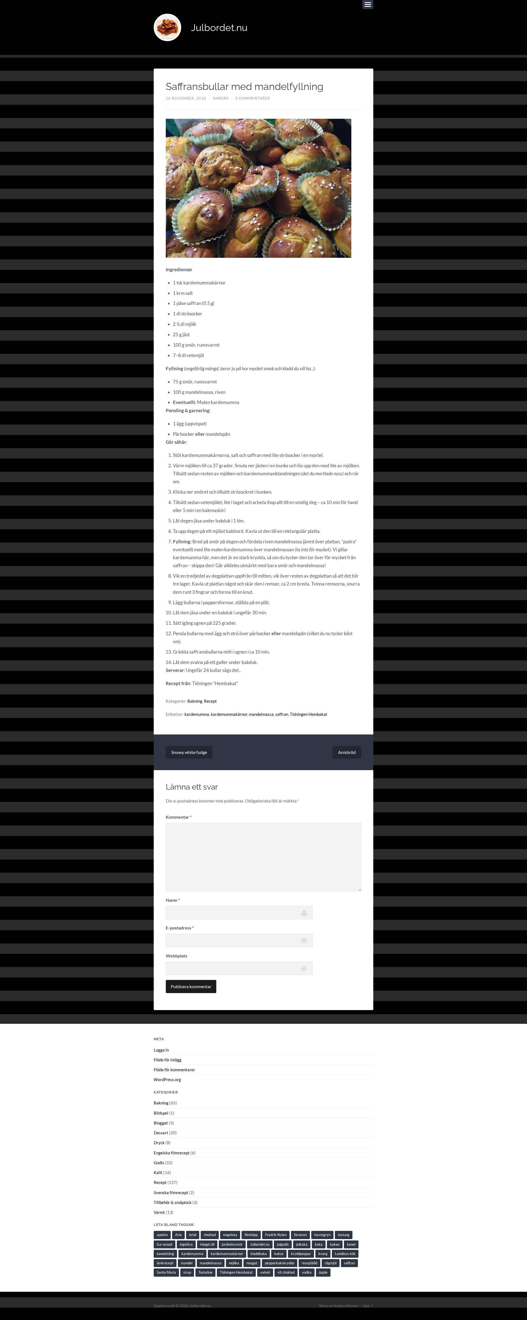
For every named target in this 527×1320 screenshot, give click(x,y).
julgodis (283, 1244)
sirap (187, 1272)
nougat (251, 1263)
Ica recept (164, 1244)
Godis (159, 1162)
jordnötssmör (232, 1244)
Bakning (194, 701)
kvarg (322, 1253)
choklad (210, 1235)
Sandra (221, 98)
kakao (335, 1244)
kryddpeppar (301, 1253)
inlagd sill (207, 1244)
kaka (319, 1244)
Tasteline (205, 1272)
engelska (230, 1235)
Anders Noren (345, 1306)
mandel (186, 1263)
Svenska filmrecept (171, 1192)
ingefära (186, 1244)
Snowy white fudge (189, 752)
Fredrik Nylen (276, 1235)
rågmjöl (331, 1263)
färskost (300, 1235)
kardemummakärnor (229, 714)
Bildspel (161, 1112)
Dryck (159, 1142)
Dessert (161, 1132)
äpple (323, 1272)
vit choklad (286, 1272)
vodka (307, 1272)
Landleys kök (345, 1253)
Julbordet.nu (219, 27)
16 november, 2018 (186, 98)
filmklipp (251, 1235)
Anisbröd (347, 752)
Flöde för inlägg (167, 1059)
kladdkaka (259, 1253)
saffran (281, 714)
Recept (210, 701)
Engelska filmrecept (172, 1152)
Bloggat (161, 1122)
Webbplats (176, 955)
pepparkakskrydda (279, 1263)
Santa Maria (166, 1272)
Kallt (158, 1172)
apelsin (162, 1235)
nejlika (234, 1263)
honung (343, 1235)
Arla (178, 1235)
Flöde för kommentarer (174, 1069)
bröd (192, 1235)
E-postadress (180, 927)
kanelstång (165, 1253)
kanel (351, 1244)
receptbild (309, 1263)
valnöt (265, 1272)
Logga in (161, 1049)
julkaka (301, 1244)
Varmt (159, 1212)
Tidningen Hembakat (308, 714)
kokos (279, 1253)
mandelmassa (261, 714)
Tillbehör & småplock (173, 1202)
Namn (173, 900)
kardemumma (196, 714)
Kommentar (179, 816)
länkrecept (165, 1263)
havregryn (322, 1235)
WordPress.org (167, 1079)
